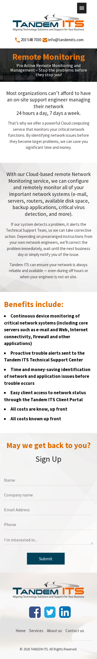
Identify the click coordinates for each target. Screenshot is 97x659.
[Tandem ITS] (49, 588)
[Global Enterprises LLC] (49, 21)
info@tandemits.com (66, 39)
